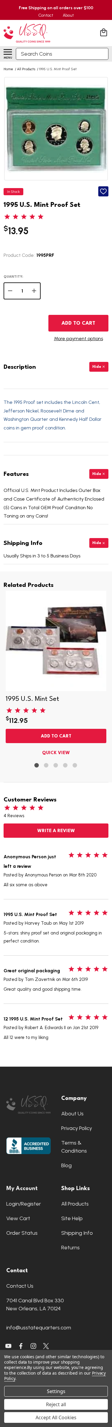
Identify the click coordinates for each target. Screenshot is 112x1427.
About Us (72, 1113)
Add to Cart (78, 323)
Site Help (72, 1218)
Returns (70, 1247)
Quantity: (13, 277)
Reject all (56, 1404)
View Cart (18, 1218)
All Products (75, 1204)
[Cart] (104, 33)
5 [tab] (75, 765)
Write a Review (56, 831)
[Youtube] (8, 1346)
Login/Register (23, 1204)
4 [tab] (65, 765)
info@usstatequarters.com (38, 1327)
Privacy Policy (76, 1128)
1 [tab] (37, 765)
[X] (21, 1346)
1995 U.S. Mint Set (32, 699)
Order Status (22, 1233)
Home (8, 69)
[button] (28, 1104)
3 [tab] (56, 765)
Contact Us (19, 1286)
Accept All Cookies (56, 1417)
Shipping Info (77, 1233)
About (68, 15)
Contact (45, 15)
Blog (66, 1165)
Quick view (56, 753)
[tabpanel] (56, 675)
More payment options (78, 338)
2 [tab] (46, 765)
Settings (56, 1391)
